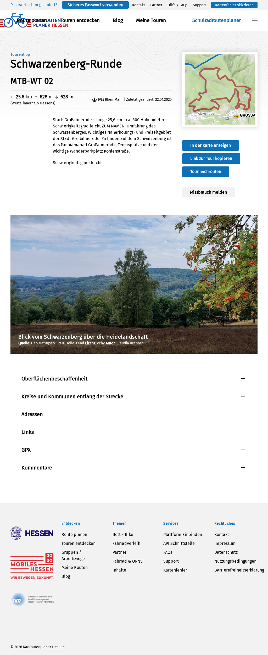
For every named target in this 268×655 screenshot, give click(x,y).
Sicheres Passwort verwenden (95, 4)
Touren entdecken (80, 20)
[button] (255, 20)
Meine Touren (151, 20)
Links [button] (27, 432)
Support (199, 5)
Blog (118, 20)
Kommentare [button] (36, 467)
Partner (156, 5)
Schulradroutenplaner (216, 20)
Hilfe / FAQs (178, 5)
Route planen (32, 20)
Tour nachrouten (205, 171)
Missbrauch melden (208, 192)
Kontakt (138, 5)
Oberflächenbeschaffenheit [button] (54, 379)
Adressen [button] (32, 414)
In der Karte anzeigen (210, 145)
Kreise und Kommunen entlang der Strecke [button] (72, 396)
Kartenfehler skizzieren (234, 5)
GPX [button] (26, 450)
